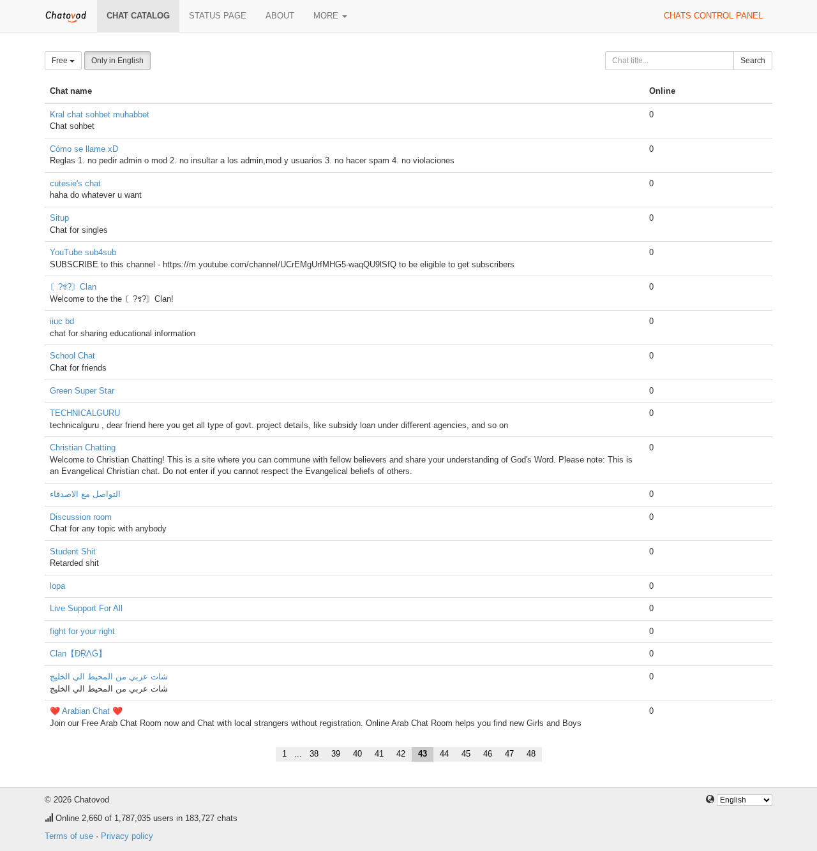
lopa (57, 586)
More (327, 15)
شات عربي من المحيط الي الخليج (109, 676)
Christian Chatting (83, 447)
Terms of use (69, 836)
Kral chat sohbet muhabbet (99, 114)
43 (422, 754)
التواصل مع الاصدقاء (85, 494)
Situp (59, 218)
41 (379, 754)
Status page (217, 15)
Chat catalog (138, 15)
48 (531, 754)
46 (487, 754)
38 (314, 754)
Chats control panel (713, 15)
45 (465, 754)
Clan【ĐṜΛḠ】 (78, 653)
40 (357, 754)
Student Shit (73, 551)
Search (752, 60)
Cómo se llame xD (84, 149)
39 (335, 754)
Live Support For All (86, 608)
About (280, 15)
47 (509, 754)
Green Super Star (82, 391)
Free (61, 60)
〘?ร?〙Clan (73, 287)
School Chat (72, 355)
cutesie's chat (75, 183)
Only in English (117, 60)
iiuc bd (62, 321)
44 (444, 754)
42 (400, 754)
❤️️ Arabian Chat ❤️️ (86, 711)
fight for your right (82, 631)
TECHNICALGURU (85, 413)
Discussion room (81, 517)
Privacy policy (127, 836)
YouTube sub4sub (83, 252)
